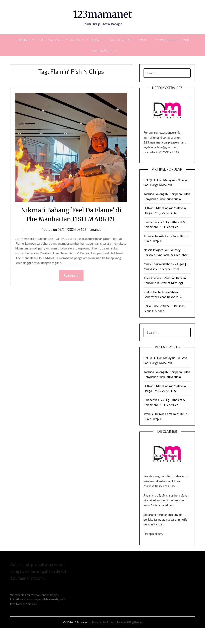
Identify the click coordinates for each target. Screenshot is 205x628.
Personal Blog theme (129, 622)
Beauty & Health (51, 40)
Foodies (78, 40)
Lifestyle (23, 40)
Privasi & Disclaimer (172, 40)
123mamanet (102, 14)
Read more (71, 275)
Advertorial (120, 40)
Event (143, 40)
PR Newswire (102, 50)
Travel (97, 40)
